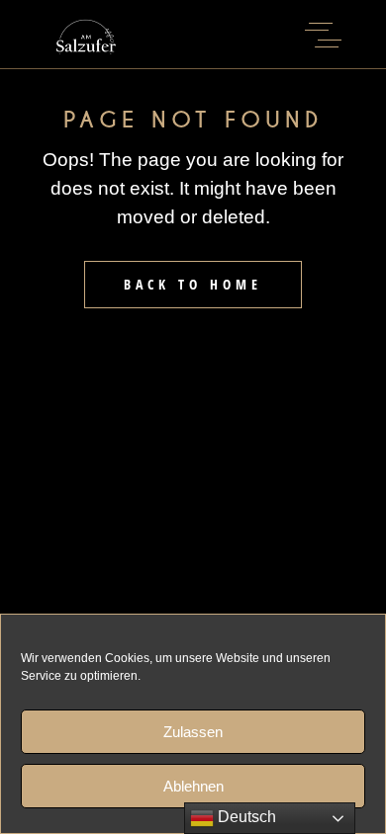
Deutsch (245, 816)
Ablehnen (193, 786)
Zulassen (193, 731)
